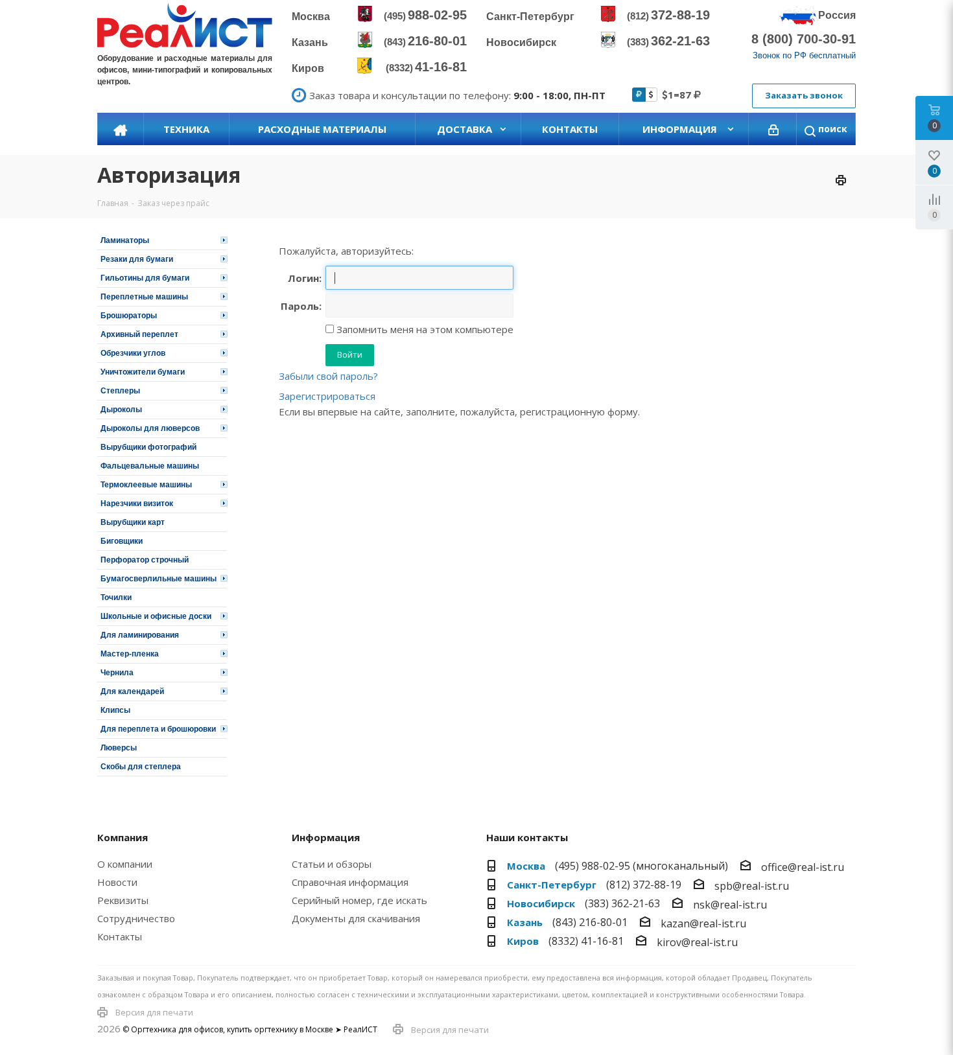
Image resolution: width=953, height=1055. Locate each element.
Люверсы (118, 747)
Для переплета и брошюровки (158, 729)
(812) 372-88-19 (643, 884)
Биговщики (121, 541)
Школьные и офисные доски (155, 616)
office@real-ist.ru (802, 867)
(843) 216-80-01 (590, 922)
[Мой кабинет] (773, 129)
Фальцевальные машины (149, 465)
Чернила (117, 672)
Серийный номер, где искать (359, 900)
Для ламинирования (139, 635)
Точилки (116, 597)
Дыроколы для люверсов (150, 428)
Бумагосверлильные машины (158, 578)
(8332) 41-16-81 (586, 941)
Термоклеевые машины (146, 484)
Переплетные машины (144, 296)
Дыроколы (121, 409)
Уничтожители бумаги (142, 372)
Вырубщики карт (132, 522)
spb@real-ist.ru (751, 886)
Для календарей (132, 691)
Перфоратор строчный (144, 559)
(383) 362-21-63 (622, 903)
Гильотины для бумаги (144, 278)
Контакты (119, 936)
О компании (124, 863)
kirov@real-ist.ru (697, 942)
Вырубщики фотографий (148, 447)
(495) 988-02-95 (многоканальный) (641, 866)
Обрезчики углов (132, 353)
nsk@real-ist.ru (730, 905)
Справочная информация (350, 881)
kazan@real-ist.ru (703, 923)
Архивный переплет (139, 334)
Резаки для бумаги (136, 259)
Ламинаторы (124, 240)
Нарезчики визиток (136, 503)
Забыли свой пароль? (328, 375)
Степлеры (120, 390)
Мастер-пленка (129, 653)
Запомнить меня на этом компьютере (423, 329)
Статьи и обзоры (331, 863)
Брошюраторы (128, 315)
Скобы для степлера (140, 766)
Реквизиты (122, 900)
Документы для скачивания (356, 918)
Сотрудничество (136, 918)
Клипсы (115, 710)
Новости (117, 881)
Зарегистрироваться (327, 395)
